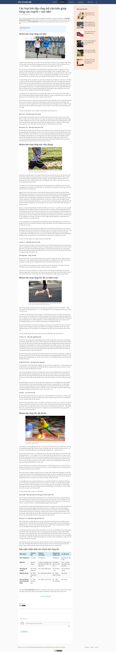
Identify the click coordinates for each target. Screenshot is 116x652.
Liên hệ (96, 647)
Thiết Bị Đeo (90, 2)
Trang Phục (71, 2)
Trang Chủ (54, 2)
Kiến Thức (62, 2)
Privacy (92, 647)
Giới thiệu (87, 647)
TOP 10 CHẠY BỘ (24, 2)
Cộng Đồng (80, 2)
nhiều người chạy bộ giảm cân (44, 389)
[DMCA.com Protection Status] (22, 606)
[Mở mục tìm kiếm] (96, 2)
